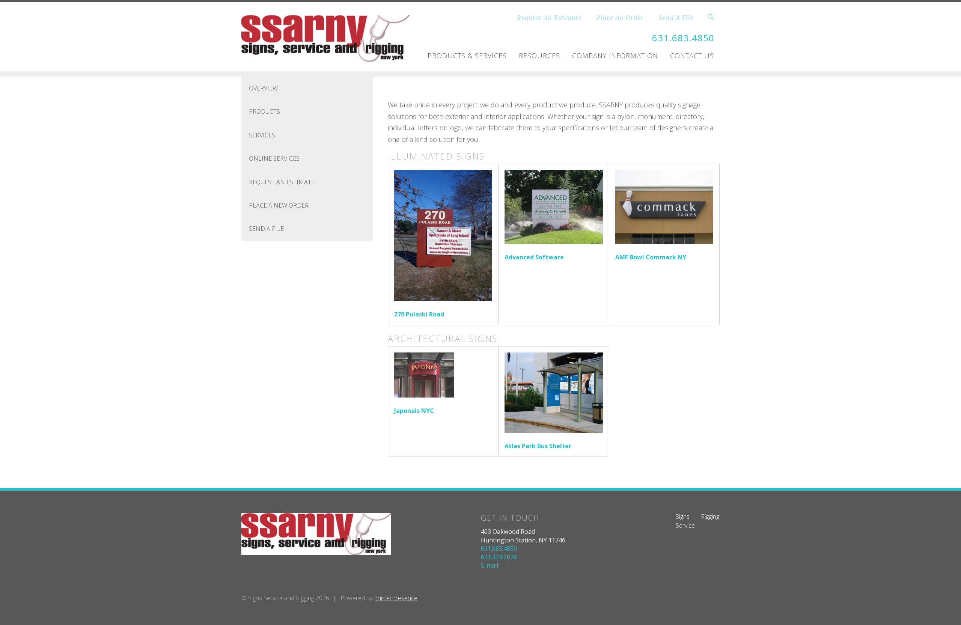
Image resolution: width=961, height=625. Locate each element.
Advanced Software (534, 257)
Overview (263, 88)
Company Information (615, 55)
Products (264, 111)
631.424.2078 (499, 557)
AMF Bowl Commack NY (650, 257)
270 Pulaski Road (419, 314)
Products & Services (467, 55)
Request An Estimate (549, 18)
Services (262, 135)
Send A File (676, 18)
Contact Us (692, 55)
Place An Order (620, 18)
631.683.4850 (683, 38)
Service (685, 525)
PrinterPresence (395, 598)
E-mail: (490, 565)
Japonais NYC (414, 411)
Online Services (274, 158)
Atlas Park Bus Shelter (538, 446)
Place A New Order (279, 205)
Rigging (710, 516)
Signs (683, 516)
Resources (539, 55)
